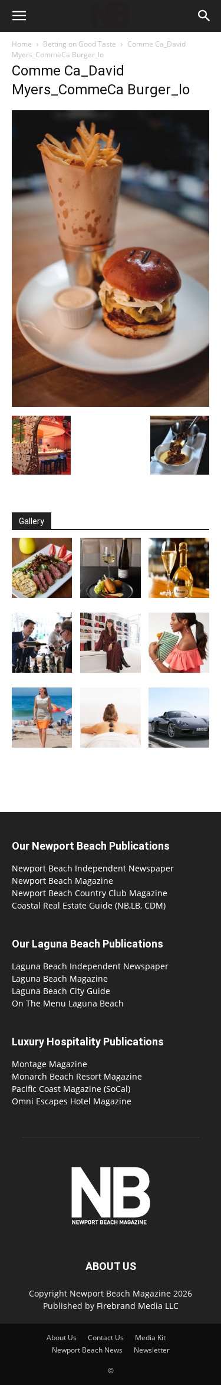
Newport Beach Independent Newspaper (93, 868)
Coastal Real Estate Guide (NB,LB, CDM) (89, 905)
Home (22, 44)
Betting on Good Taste (79, 44)
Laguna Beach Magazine (60, 978)
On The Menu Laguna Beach (68, 1003)
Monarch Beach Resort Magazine (77, 1076)
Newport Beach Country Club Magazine (89, 893)
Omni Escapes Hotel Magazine (71, 1101)
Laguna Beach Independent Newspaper (90, 966)
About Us (62, 1338)
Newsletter (152, 1350)
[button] (19, 16)
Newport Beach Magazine (62, 880)
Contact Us (106, 1338)
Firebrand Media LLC (138, 1305)
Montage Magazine (49, 1064)
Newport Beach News (87, 1350)
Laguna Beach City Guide (61, 990)
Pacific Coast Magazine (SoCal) (71, 1088)
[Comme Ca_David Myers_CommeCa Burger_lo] (110, 404)
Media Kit (150, 1338)
